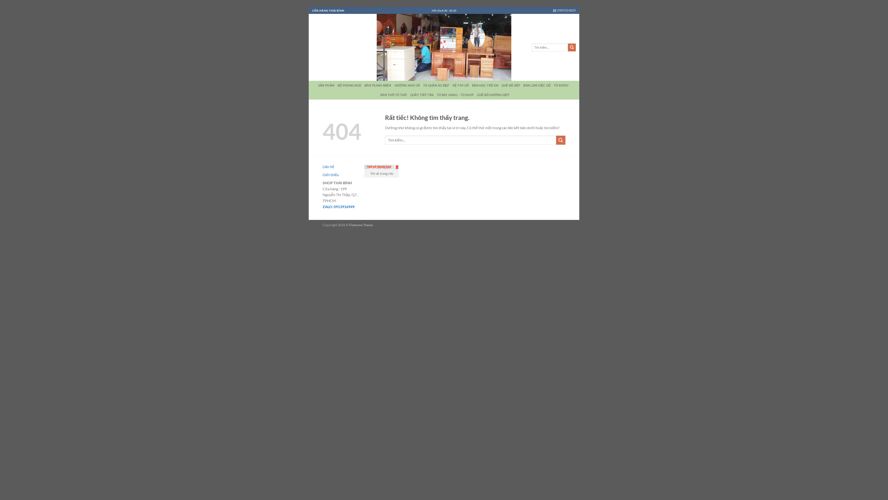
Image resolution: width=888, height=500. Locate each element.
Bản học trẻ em (485, 85)
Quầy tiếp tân (422, 95)
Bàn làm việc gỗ (537, 85)
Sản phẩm (326, 85)
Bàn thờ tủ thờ (393, 95)
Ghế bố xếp (511, 85)
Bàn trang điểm (377, 85)
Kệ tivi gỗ (461, 85)
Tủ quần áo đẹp (436, 85)
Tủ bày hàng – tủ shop (455, 95)
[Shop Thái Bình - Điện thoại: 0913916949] (444, 47)
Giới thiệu (331, 174)
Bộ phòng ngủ (349, 85)
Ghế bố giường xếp (493, 95)
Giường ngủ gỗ (407, 85)
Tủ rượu (561, 85)
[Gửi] (572, 47)
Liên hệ (328, 166)
